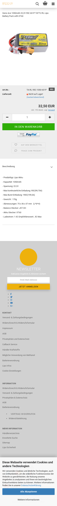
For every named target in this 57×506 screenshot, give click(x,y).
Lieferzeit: (7, 94)
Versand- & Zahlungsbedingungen (17, 317)
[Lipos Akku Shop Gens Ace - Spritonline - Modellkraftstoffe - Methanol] (6, 4)
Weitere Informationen (28, 499)
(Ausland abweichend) (35, 97)
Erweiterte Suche (10, 438)
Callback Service (9, 344)
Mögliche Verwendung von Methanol (18, 355)
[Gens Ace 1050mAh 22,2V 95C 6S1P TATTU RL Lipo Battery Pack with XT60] (28, 44)
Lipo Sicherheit (9, 447)
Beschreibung (8, 166)
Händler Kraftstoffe (11, 350)
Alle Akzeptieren (28, 491)
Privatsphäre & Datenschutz (14, 398)
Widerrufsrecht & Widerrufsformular (18, 323)
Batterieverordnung (10, 360)
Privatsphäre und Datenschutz (15, 339)
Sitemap (6, 442)
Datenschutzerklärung (31, 485)
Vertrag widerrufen (23, 414)
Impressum (7, 328)
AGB (4, 333)
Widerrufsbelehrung (17, 418)
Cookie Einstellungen (11, 371)
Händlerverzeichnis (10, 433)
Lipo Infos (6, 366)
